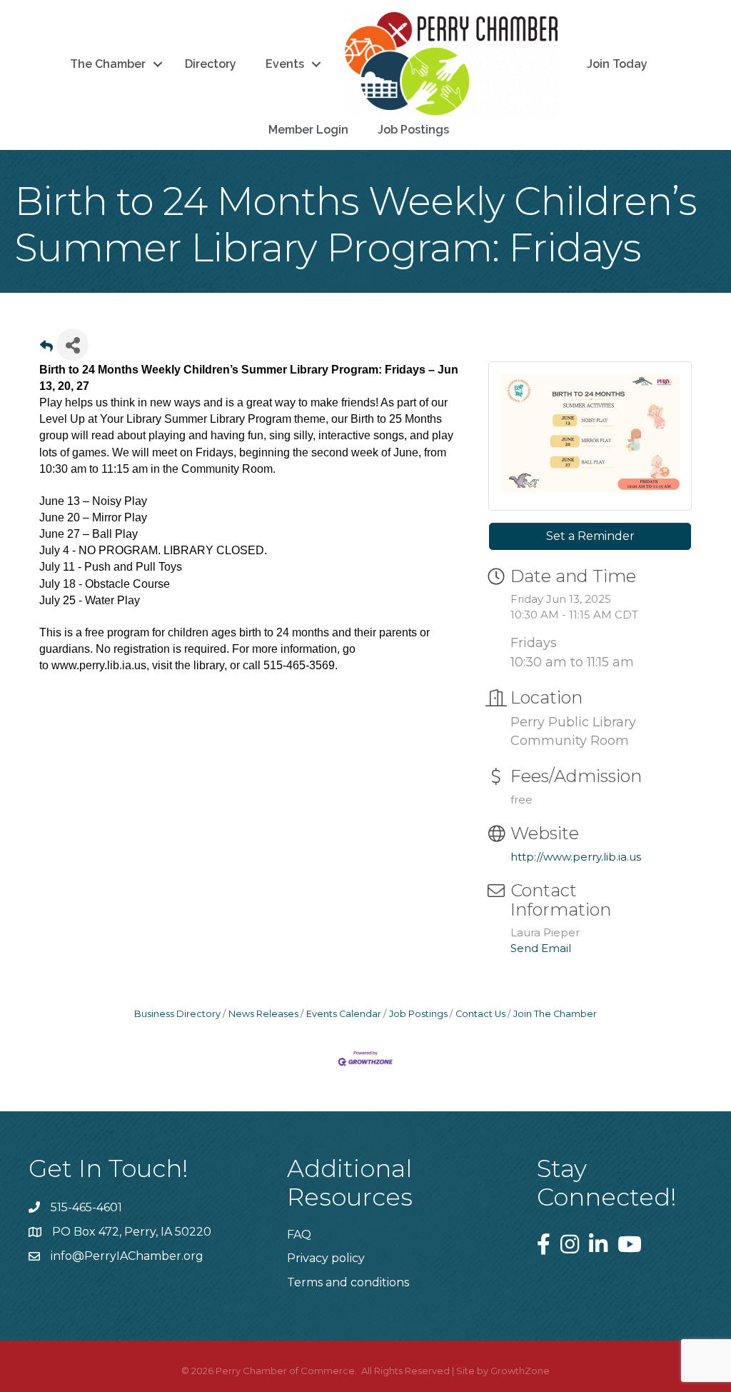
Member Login (308, 129)
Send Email (540, 948)
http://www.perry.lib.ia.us (575, 856)
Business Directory (177, 1013)
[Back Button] (46, 349)
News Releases (263, 1013)
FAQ (299, 1234)
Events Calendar (343, 1013)
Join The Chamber (555, 1013)
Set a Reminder (590, 536)
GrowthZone (520, 1370)
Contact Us (480, 1013)
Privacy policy (326, 1258)
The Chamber (108, 64)
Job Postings (413, 129)
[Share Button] (72, 345)
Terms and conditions (348, 1282)
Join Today (617, 64)
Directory (210, 64)
